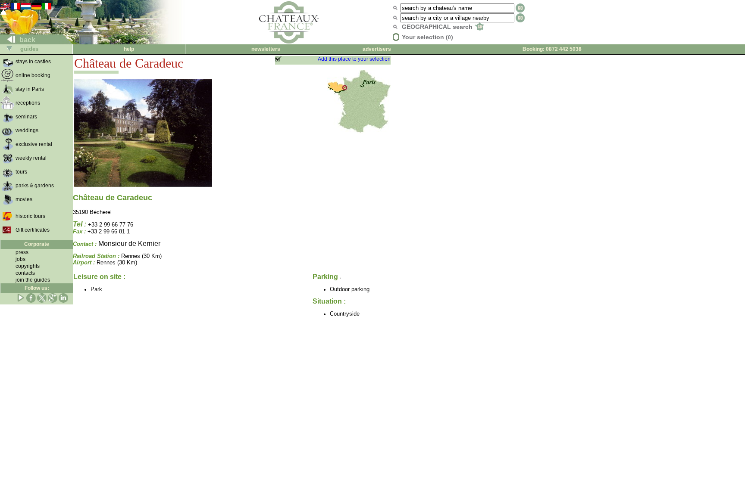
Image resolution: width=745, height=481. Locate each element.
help (129, 49)
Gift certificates (33, 230)
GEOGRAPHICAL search (438, 26)
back (26, 39)
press (22, 252)
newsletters (265, 49)
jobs (20, 259)
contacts (25, 273)
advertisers (377, 49)
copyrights (28, 266)
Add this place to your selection (354, 59)
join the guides (33, 280)
